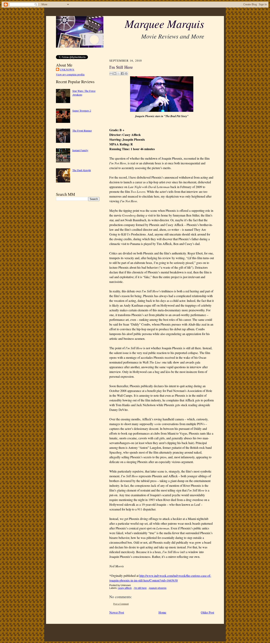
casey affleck (125, 588)
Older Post (207, 612)
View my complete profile (70, 74)
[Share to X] (119, 73)
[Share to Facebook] (122, 73)
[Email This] (111, 73)
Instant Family (80, 150)
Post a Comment (121, 603)
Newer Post (116, 612)
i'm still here (140, 588)
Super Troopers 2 (81, 110)
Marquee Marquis (164, 23)
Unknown (67, 69)
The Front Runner (82, 130)
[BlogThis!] (115, 73)
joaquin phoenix (157, 588)
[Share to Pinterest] (126, 73)
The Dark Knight (81, 170)
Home (162, 612)
